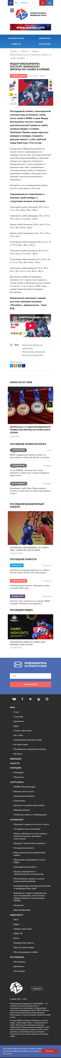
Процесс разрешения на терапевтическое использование (28, 873)
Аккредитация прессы (24, 943)
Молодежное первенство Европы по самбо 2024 (33, 353)
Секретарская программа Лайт (28, 740)
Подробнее (7, 1054)
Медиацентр (16, 915)
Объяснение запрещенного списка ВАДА (29, 861)
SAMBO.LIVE (16, 44)
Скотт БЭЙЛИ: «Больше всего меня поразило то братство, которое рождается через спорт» (29, 472)
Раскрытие (18, 905)
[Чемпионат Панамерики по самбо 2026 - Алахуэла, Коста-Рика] (30, 528)
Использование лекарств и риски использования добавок (29, 880)
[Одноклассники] (15, 365)
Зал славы (18, 735)
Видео (16, 924)
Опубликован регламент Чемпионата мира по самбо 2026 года (29, 587)
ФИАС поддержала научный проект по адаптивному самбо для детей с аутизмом (29, 456)
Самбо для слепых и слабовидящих (30, 815)
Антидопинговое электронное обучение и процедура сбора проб (32, 887)
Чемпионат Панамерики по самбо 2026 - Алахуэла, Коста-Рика (29, 549)
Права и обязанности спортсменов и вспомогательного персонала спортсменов (30, 836)
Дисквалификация (22, 910)
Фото (16, 920)
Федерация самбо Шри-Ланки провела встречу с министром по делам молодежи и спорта (30, 490)
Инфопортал (45, 38)
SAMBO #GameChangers (25, 787)
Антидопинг (17, 820)
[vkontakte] (14, 699)
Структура (18, 717)
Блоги (16, 938)
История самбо (21, 745)
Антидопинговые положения (27, 829)
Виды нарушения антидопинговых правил (30, 854)
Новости (25, 51)
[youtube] (38, 699)
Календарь (15, 768)
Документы (19, 721)
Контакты (18, 754)
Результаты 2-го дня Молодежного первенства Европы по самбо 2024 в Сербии (30, 430)
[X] (23, 365)
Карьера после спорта (24, 792)
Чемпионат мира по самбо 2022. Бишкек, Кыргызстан (28, 643)
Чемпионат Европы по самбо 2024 (32, 346)
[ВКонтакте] (11, 365)
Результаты (19, 777)
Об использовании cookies (26, 952)
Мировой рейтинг (22, 810)
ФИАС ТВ (18, 934)
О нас (16, 712)
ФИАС (12, 707)
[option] (30, 412)
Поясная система (16, 38)
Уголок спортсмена (22, 731)
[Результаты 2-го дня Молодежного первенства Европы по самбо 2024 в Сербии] (30, 405)
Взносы (24, 3)
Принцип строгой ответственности (30, 843)
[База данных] (49, 3)
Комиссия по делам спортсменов (29, 805)
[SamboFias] (16, 988)
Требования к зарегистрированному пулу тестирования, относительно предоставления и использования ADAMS (30, 897)
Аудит (16, 726)
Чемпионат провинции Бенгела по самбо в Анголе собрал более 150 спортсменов (29, 571)
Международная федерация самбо (38, 14)
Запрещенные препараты (25, 867)
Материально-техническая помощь (30, 749)
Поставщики (17, 957)
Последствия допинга (24, 848)
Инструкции (19, 971)
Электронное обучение (24, 796)
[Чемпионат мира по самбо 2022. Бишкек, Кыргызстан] (30, 626)
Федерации (15, 759)
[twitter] (30, 699)
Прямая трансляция (23, 929)
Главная (13, 51)
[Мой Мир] (19, 365)
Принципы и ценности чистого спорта (31, 824)
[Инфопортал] (42, 3)
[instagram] (47, 699)
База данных (45, 44)
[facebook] (22, 699)
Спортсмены (17, 782)
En (16, 3)
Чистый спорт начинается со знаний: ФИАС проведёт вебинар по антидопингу (30, 602)
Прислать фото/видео (24, 948)
